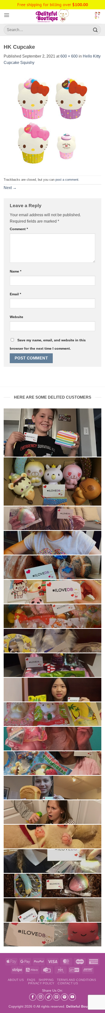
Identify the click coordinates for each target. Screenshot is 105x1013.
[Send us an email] (56, 997)
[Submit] (95, 30)
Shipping (46, 980)
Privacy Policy (41, 983)
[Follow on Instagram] (40, 997)
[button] (7, 15)
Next (10, 188)
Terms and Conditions (76, 980)
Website (16, 317)
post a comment (66, 179)
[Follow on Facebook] (32, 997)
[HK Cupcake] (52, 120)
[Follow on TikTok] (48, 997)
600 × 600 (69, 56)
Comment (19, 229)
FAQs (31, 980)
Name (15, 271)
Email (15, 294)
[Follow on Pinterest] (64, 997)
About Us (16, 980)
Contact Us (68, 983)
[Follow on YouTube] (72, 997)
